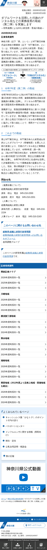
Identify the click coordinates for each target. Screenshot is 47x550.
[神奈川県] (7, 525)
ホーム (3, 499)
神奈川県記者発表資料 (15, 499)
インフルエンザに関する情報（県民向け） (23, 433)
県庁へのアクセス (35, 525)
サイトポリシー (39, 519)
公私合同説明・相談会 (16, 447)
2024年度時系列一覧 (10, 288)
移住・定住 (11, 441)
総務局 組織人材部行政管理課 (17, 232)
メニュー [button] (43, 5)
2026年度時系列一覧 (10, 277)
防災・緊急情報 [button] (37, 4)
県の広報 (10, 456)
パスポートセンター (15, 426)
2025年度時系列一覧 (10, 283)
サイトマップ (24, 519)
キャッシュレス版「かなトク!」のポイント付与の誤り (25, 418)
